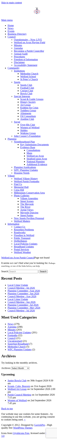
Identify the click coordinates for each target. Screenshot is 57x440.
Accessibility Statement (25, 65)
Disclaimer (19, 62)
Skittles (24, 130)
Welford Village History (26, 178)
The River (25, 207)
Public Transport (22, 238)
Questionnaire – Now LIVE (28, 39)
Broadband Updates (24, 246)
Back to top (7, 408)
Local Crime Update (18, 285)
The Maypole (27, 204)
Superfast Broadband (18, 343)
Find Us (18, 184)
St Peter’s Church (29, 79)
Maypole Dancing (29, 212)
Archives (5, 368)
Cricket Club (26, 90)
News (10, 28)
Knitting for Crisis (29, 107)
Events (11, 31)
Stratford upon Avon (37, 158)
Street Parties (26, 215)
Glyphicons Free (21, 433)
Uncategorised (15, 341)
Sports (17, 82)
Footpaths (12, 335)
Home (11, 25)
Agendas (18, 48)
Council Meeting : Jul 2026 (21, 288)
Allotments (25, 113)
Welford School (28, 76)
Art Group (25, 105)
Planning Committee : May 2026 (24, 307)
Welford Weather (22, 252)
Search (4, 271)
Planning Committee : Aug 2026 (24, 290)
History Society (28, 102)
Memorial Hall (21, 187)
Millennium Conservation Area (29, 192)
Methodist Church (29, 73)
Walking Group (28, 133)
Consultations (33, 150)
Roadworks (19, 232)
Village (11, 175)
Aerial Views (26, 209)
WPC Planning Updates (26, 170)
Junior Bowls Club (17, 380)
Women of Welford (29, 127)
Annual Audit (21, 53)
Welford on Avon (35, 156)
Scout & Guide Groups (31, 99)
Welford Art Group (17, 389)
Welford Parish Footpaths (26, 181)
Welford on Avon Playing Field (29, 42)
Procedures (19, 56)
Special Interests (22, 96)
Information (13, 224)
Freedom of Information (26, 59)
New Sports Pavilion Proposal (29, 218)
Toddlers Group (28, 110)
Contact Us (19, 226)
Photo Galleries (21, 195)
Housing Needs (21, 173)
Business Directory (17, 34)
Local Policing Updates (25, 243)
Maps (29, 153)
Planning (12, 139)
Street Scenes (27, 201)
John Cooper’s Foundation (27, 136)
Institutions (19, 70)
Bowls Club (26, 93)
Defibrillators (20, 241)
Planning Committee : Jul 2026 (23, 305)
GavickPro (39, 425)
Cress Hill (19, 190)
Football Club (27, 87)
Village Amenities (29, 198)
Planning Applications (25, 167)
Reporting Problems (24, 229)
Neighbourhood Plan (24, 141)
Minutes (18, 45)
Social (17, 122)
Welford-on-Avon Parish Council (17, 257)
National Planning (36, 161)
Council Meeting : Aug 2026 (22, 296)
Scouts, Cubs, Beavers (19, 386)
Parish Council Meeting (19, 394)
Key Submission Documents (34, 144)
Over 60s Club (27, 124)
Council (12, 36)
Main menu (7, 20)
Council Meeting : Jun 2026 (21, 302)
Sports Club (26, 85)
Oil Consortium (28, 116)
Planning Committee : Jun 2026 (23, 293)
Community (13, 68)
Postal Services (21, 249)
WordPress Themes (22, 427)
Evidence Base (27, 147)
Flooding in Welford (24, 235)
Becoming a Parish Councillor (29, 51)
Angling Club (27, 119)
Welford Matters (22, 221)
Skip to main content (11, 2)
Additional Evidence (37, 164)
